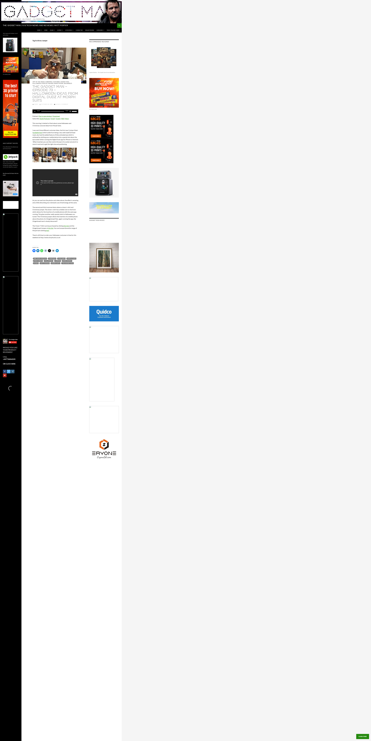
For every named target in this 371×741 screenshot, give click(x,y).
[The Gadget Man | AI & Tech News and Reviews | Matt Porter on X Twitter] (9, 371)
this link (66, 226)
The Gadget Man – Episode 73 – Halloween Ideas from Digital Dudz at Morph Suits (55, 94)
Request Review (89, 30)
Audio (36, 104)
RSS (62, 119)
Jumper (57, 261)
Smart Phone (58, 83)
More (67, 119)
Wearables (68, 83)
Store (45, 30)
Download (56, 116)
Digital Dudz (72, 258)
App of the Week (38, 82)
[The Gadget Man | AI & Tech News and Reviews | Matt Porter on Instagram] (12, 371)
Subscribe (363, 736)
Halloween (36, 83)
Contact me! (79, 30)
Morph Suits (56, 263)
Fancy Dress (38, 261)
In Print (59, 30)
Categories (100, 30)
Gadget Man (64, 82)
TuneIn (58, 119)
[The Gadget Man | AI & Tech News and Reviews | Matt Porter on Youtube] (5, 375)
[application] (55, 111)
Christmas (48, 82)
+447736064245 (9, 359)
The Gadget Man (67, 263)
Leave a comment (62, 104)
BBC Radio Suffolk (40, 258)
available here (37, 132)
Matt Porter (45, 263)
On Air (51, 30)
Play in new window (45, 116)
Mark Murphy (67, 261)
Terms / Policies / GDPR (113, 30)
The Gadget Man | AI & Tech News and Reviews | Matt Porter (35, 25)
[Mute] (70, 111)
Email (53, 119)
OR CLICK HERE (9, 364)
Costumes (56, 82)
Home (38, 30)
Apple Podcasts (45, 119)
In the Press (68, 30)
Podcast (45, 83)
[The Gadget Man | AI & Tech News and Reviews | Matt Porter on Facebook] (5, 371)
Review (50, 83)
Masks (36, 263)
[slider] (74, 111)
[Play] (35, 111)
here (47, 230)
